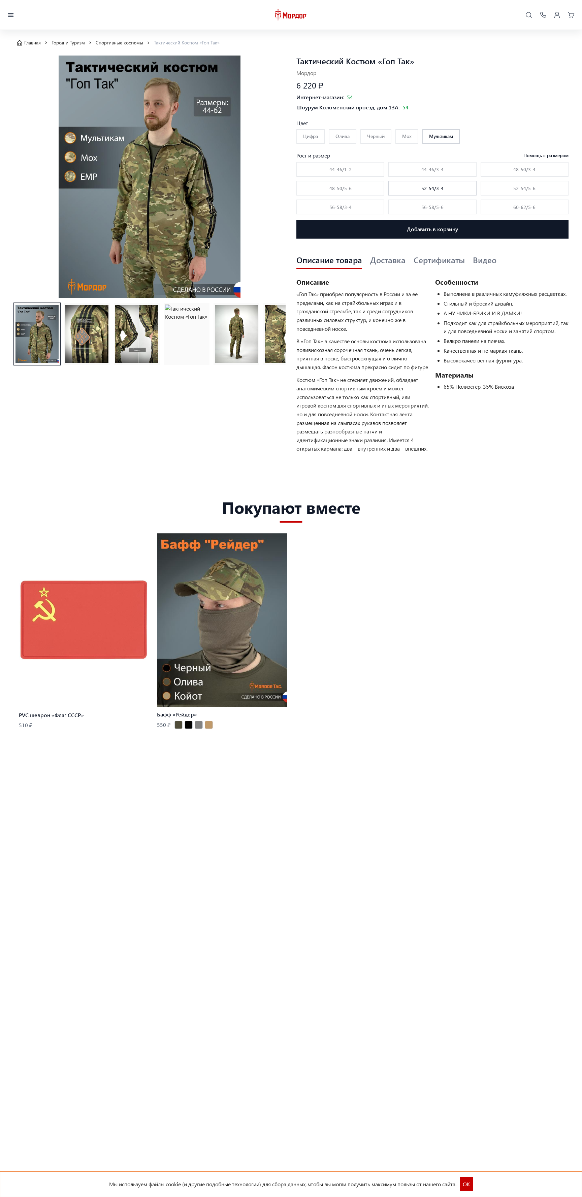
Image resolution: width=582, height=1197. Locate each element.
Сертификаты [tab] (439, 260)
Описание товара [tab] (329, 260)
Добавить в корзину (432, 229)
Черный (376, 136)
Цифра (310, 136)
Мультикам (441, 136)
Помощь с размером (546, 155)
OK (466, 1184)
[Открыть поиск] (529, 15)
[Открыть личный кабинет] (557, 15)
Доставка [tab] (388, 260)
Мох (407, 136)
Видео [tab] (484, 260)
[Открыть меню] (11, 15)
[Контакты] (543, 15)
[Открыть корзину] (571, 15)
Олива (342, 136)
